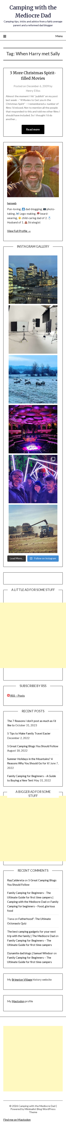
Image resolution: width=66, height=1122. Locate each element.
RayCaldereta (15, 880)
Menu (59, 36)
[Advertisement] (33, 635)
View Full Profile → (19, 231)
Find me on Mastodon (17, 1119)
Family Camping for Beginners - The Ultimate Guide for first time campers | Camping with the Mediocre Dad (30, 897)
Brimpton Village (22, 979)
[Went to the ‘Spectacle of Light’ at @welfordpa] (33, 479)
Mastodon (18, 1001)
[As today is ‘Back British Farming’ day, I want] (33, 529)
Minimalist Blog (33, 1109)
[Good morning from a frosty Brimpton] (33, 379)
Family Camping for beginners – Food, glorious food (32, 906)
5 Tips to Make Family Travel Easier (29, 733)
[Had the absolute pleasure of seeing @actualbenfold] (33, 429)
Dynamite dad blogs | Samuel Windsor (30, 953)
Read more (33, 129)
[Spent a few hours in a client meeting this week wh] (33, 279)
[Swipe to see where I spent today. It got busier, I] (33, 329)
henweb (11, 203)
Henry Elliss (33, 90)
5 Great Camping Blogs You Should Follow (32, 746)
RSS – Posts (17, 695)
